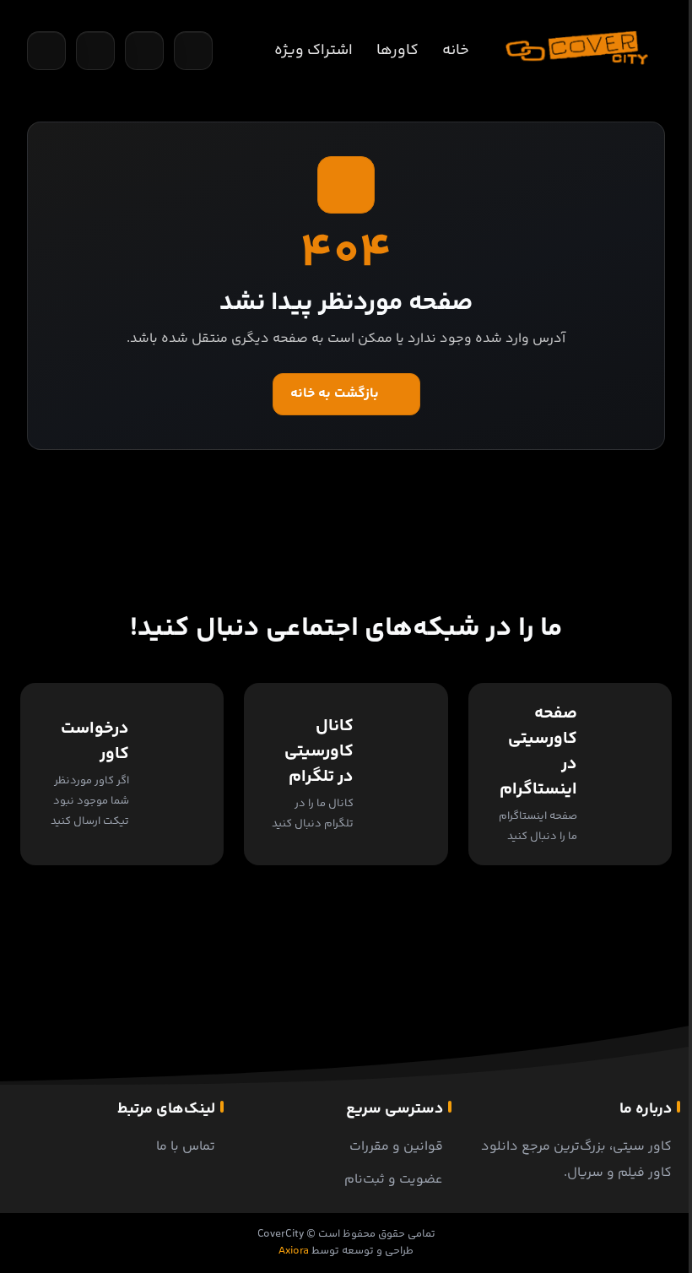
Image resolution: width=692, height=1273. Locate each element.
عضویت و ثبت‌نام (393, 1179)
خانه (455, 50)
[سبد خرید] (95, 50)
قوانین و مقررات (396, 1146)
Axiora (293, 1251)
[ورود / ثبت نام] (193, 50)
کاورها (397, 50)
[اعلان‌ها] (144, 50)
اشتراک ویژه (313, 50)
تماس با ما (185, 1146)
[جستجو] (46, 50)
